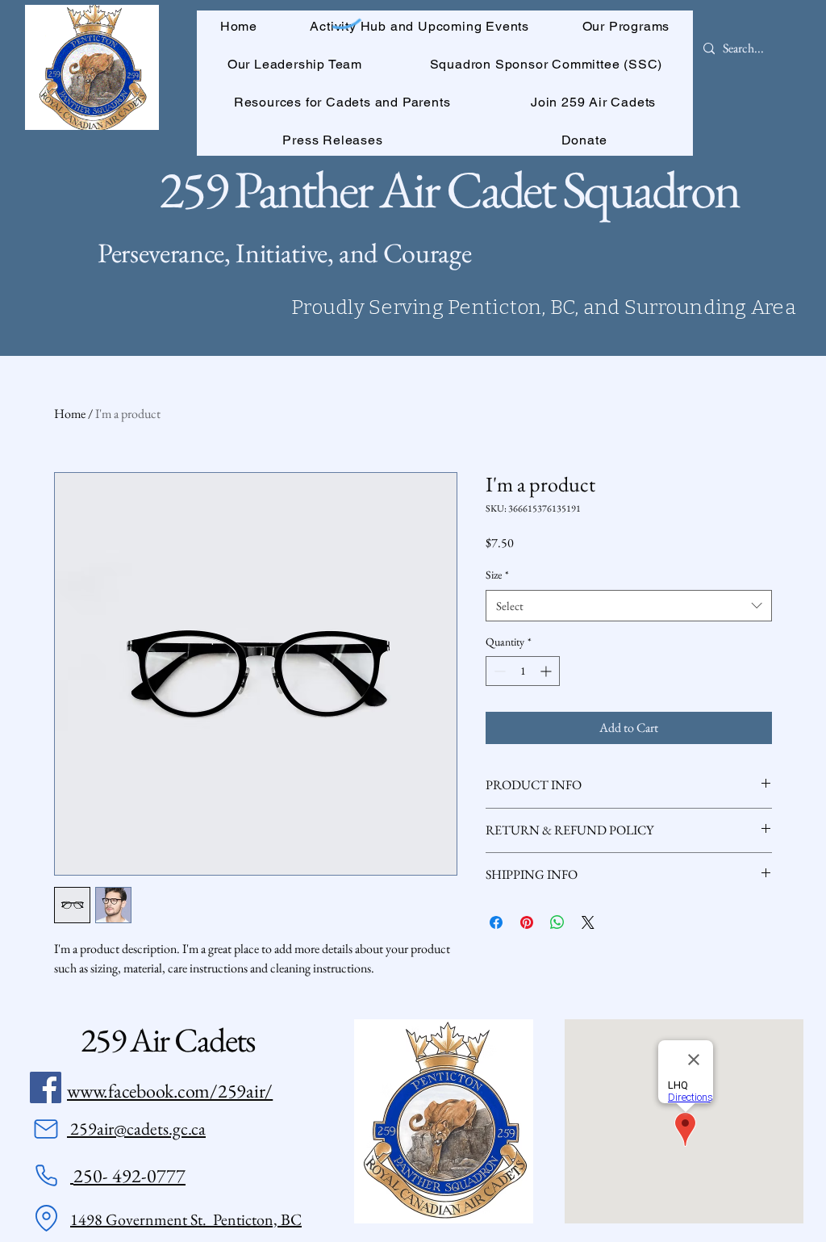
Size (497, 574)
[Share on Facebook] (496, 922)
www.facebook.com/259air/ (170, 1090)
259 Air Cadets (168, 1040)
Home (70, 413)
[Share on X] (588, 922)
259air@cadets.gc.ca (136, 1128)
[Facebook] (45, 1087)
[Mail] (46, 1129)
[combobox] (629, 605)
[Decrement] (498, 671)
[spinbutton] (522, 671)
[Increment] (547, 671)
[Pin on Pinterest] (526, 922)
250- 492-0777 (129, 1175)
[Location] (46, 1218)
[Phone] (46, 1176)
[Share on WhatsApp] (557, 922)
